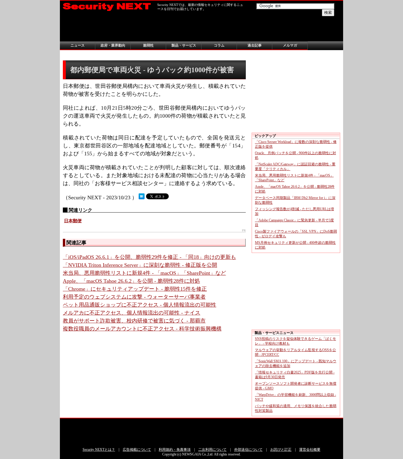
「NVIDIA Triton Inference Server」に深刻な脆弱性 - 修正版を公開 (140, 265)
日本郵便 (73, 220)
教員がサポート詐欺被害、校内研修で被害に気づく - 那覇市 (134, 321)
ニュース (78, 45)
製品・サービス (183, 45)
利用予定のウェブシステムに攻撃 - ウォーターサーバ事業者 (134, 297)
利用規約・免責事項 (175, 450)
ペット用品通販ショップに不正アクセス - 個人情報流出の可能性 (139, 305)
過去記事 (255, 45)
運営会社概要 (309, 450)
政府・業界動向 (113, 45)
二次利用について (212, 450)
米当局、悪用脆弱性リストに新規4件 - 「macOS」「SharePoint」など (144, 273)
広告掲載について (137, 450)
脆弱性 (148, 45)
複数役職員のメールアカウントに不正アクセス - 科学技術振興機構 (142, 329)
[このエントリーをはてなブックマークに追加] (142, 197)
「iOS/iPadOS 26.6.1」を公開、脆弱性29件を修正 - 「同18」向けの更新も (149, 257)
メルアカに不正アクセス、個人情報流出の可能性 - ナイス (131, 313)
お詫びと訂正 (280, 450)
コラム (219, 45)
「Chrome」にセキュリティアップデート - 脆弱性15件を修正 (135, 289)
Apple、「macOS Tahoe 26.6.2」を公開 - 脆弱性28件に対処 (131, 281)
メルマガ (290, 45)
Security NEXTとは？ (99, 450)
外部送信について (248, 450)
